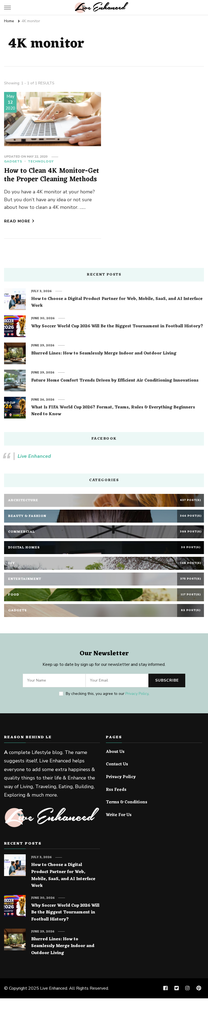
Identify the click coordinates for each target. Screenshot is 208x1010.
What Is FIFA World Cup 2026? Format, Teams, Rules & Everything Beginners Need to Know (113, 411)
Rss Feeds (116, 790)
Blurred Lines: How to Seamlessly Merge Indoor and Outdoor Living (103, 353)
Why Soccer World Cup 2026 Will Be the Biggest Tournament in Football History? (117, 326)
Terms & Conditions (126, 802)
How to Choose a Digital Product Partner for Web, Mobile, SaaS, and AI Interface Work (117, 302)
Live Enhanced (34, 456)
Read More (17, 221)
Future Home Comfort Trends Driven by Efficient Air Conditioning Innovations (115, 380)
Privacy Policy (136, 693)
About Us (115, 752)
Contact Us (117, 764)
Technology (41, 161)
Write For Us (119, 815)
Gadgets (13, 161)
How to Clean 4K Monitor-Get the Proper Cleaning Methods (51, 175)
